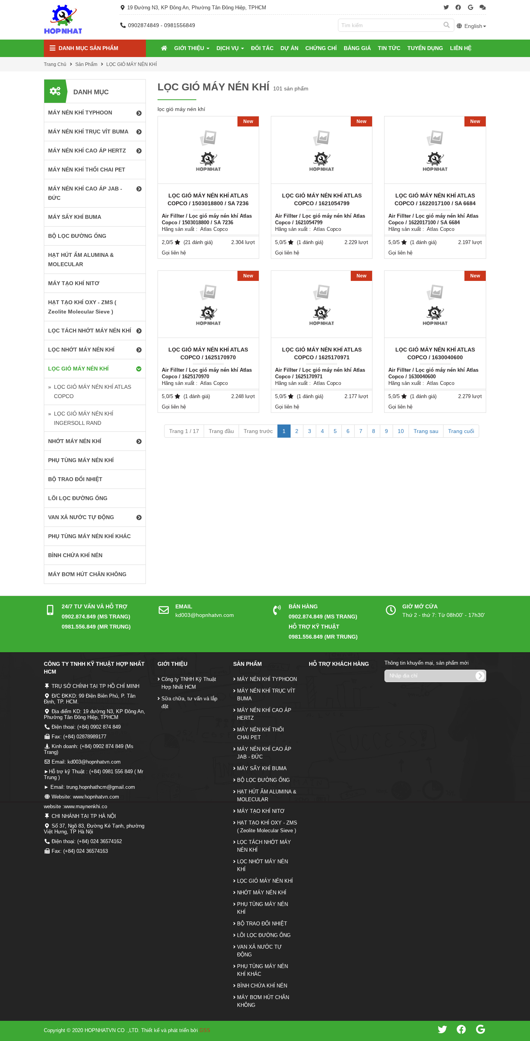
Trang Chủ (55, 64)
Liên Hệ (460, 48)
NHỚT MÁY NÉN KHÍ (261, 893)
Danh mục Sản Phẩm (87, 48)
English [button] (472, 26)
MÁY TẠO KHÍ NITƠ (260, 811)
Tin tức (389, 48)
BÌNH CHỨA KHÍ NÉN (262, 986)
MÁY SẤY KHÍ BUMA (262, 768)
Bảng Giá (357, 48)
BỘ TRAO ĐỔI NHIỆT (262, 924)
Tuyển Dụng (425, 48)
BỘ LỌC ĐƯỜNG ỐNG (263, 780)
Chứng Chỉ (321, 48)
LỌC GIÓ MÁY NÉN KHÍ (131, 64)
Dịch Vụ (228, 48)
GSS (204, 1030)
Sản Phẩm (86, 64)
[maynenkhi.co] (63, 19)
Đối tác (262, 48)
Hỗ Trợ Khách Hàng (339, 664)
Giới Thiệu (190, 48)
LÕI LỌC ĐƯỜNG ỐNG (264, 935)
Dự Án (289, 48)
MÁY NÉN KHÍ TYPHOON (267, 679)
